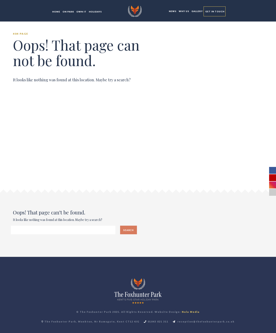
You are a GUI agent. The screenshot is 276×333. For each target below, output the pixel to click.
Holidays (95, 11)
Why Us (183, 11)
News (172, 11)
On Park (68, 11)
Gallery (197, 11)
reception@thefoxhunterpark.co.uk (206, 321)
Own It (81, 11)
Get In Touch (214, 11)
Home (56, 11)
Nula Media (191, 311)
